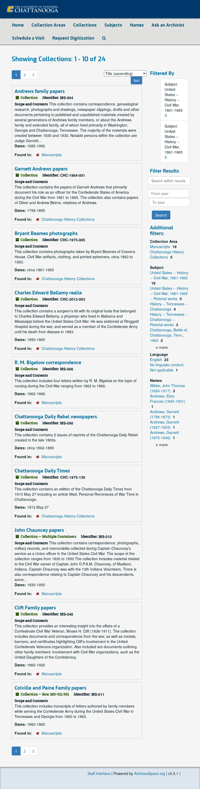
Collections (85, 25)
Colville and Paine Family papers (50, 687)
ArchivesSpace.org (149, 773)
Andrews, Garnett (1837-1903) (164, 424)
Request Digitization (73, 38)
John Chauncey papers (39, 530)
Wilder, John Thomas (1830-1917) (167, 388)
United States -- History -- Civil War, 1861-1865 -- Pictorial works (169, 293)
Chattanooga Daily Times (42, 470)
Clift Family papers (35, 607)
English (156, 359)
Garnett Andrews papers (41, 168)
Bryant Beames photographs (46, 233)
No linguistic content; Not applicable (167, 367)
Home (18, 25)
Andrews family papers (40, 91)
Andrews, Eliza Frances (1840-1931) (167, 398)
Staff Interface (99, 773)
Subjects (113, 25)
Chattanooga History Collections (68, 219)
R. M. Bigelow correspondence (48, 362)
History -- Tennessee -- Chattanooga (169, 306)
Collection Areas (48, 25)
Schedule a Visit (28, 38)
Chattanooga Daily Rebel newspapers (56, 416)
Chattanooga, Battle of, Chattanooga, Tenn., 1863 (169, 335)
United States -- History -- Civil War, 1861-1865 (169, 275)
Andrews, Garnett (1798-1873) (164, 414)
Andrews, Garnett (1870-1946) (164, 435)
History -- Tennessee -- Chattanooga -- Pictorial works (169, 319)
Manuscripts (52, 154)
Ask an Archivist (168, 25)
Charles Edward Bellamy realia (48, 292)
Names (137, 25)
